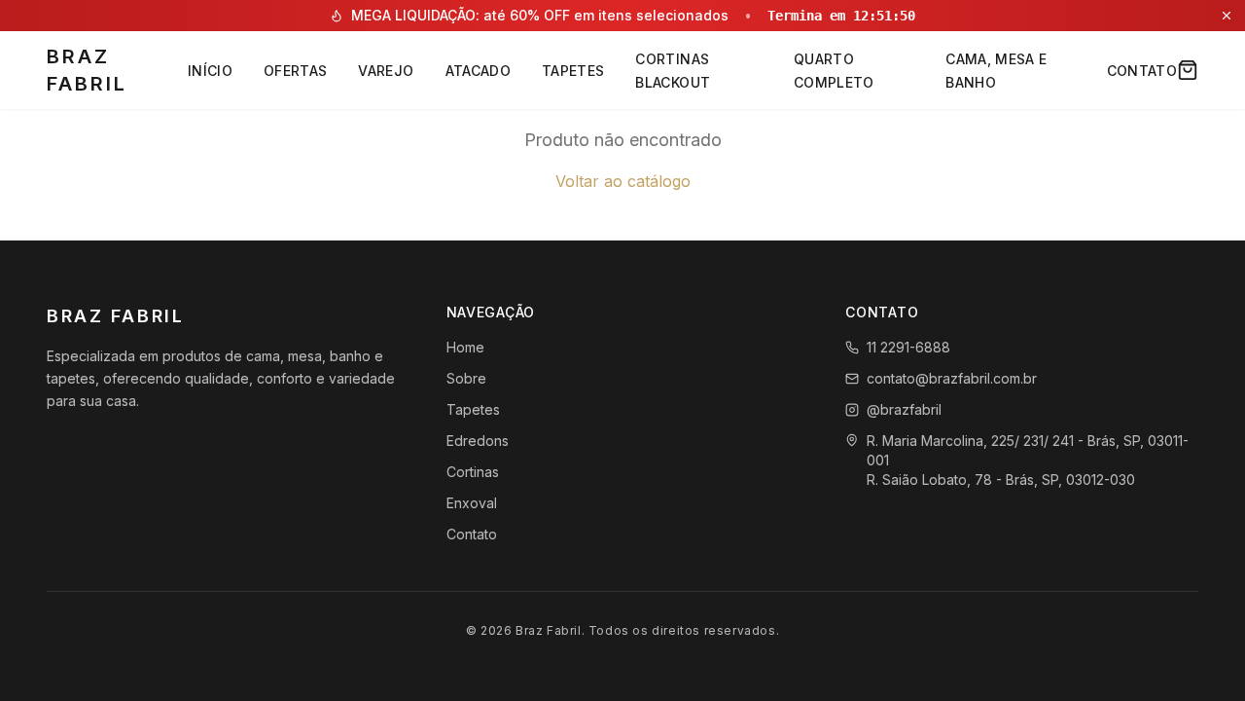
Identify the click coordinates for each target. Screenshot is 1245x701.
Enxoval (471, 503)
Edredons (477, 440)
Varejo (385, 70)
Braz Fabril (87, 70)
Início (210, 70)
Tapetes (573, 70)
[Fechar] (1226, 15)
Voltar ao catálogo (623, 181)
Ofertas (295, 70)
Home (465, 347)
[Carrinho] (1187, 70)
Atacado (478, 70)
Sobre (466, 378)
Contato (1142, 70)
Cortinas (472, 471)
